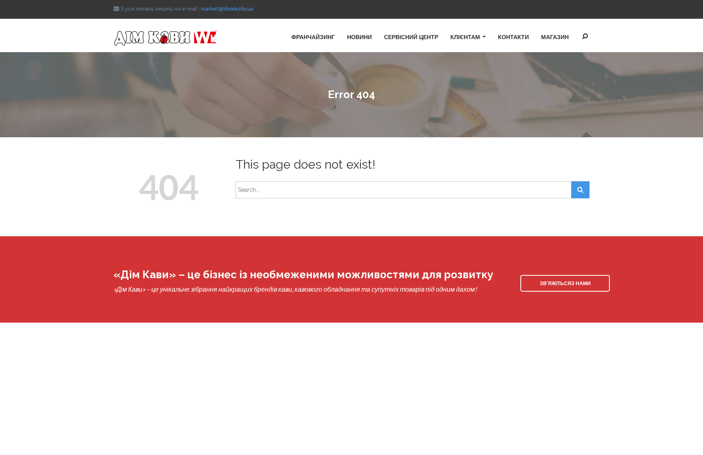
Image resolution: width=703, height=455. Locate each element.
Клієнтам (465, 37)
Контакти (513, 37)
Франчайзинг (313, 37)
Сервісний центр (411, 37)
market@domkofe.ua (227, 8)
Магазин (555, 37)
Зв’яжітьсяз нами (565, 283)
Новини (359, 37)
